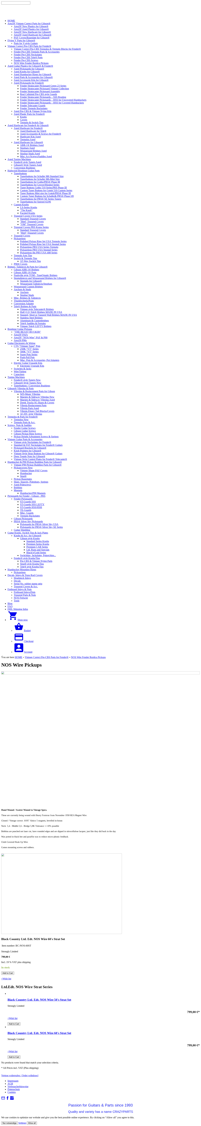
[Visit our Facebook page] (7, 1099)
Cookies (12, 1092)
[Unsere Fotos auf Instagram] (12, 1099)
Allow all (32, 1123)
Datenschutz (14, 1089)
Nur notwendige (9, 1123)
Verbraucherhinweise (18, 1086)
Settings (22, 1123)
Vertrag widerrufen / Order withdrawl (19, 1075)
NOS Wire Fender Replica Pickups (88, 657)
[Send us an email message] (3, 1099)
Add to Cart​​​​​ (8, 973)
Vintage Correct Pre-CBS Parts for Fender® (46, 657)
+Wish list (6, 978)
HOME (18, 657)
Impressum (13, 1080)
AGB (10, 1083)
